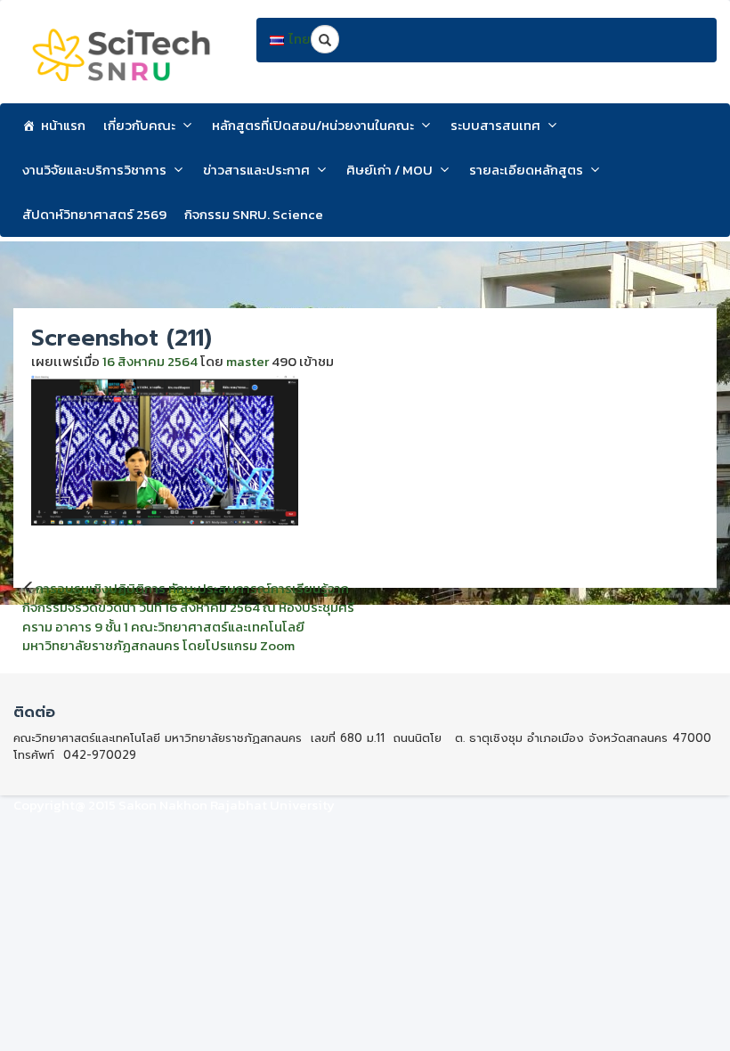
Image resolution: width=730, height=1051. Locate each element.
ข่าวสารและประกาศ (256, 169)
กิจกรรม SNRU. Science (253, 214)
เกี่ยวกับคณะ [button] (139, 125)
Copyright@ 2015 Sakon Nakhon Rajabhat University (174, 804)
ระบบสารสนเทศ (495, 125)
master (247, 361)
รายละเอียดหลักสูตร (526, 169)
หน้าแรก (63, 125)
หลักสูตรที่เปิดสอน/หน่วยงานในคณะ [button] (313, 125)
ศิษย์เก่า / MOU (389, 169)
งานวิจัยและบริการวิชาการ (94, 169)
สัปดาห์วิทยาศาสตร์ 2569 (94, 214)
